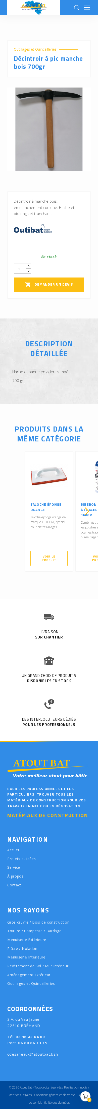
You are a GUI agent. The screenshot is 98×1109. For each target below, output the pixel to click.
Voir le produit (49, 558)
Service (13, 867)
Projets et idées (21, 858)
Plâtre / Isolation (22, 948)
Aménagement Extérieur (29, 974)
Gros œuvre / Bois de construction (38, 922)
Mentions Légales (20, 1095)
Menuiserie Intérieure (26, 957)
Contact (14, 885)
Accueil (13, 849)
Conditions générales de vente (54, 1095)
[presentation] (11, 511)
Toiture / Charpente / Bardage (34, 930)
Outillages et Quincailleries (35, 49)
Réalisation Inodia (75, 1087)
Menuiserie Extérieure (26, 939)
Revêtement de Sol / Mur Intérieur (37, 966)
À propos (15, 876)
